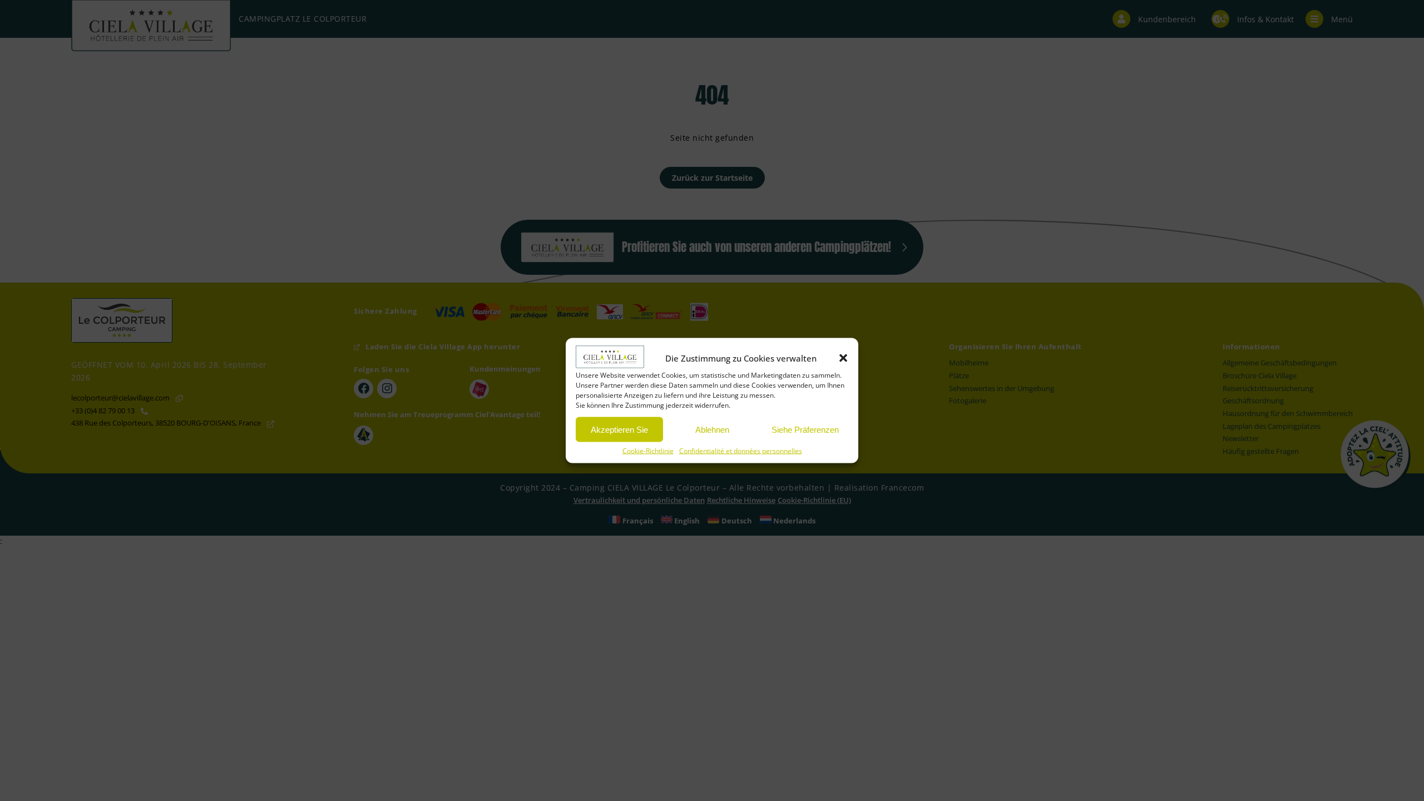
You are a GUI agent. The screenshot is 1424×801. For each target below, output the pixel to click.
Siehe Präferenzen (805, 429)
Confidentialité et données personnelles (740, 451)
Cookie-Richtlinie (648, 451)
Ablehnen (712, 429)
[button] (843, 358)
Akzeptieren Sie (619, 429)
